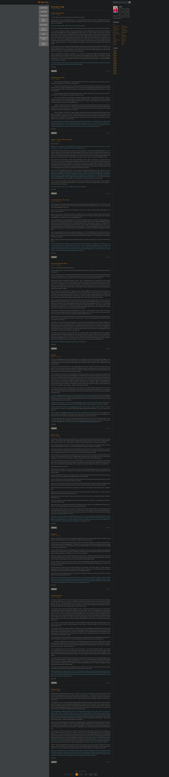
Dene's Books (43, 24)
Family (114, 35)
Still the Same (55, 435)
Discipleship (124, 32)
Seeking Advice (55, 689)
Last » (95, 774)
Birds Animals (124, 27)
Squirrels (53, 355)
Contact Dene (43, 15)
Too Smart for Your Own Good (60, 200)
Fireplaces (54, 534)
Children (115, 30)
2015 (114, 68)
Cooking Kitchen (125, 30)
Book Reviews (116, 29)
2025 (114, 52)
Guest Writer (124, 36)
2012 (114, 73)
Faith (123, 33)
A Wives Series (116, 26)
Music (123, 41)
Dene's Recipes (44, 20)
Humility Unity (116, 40)
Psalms (123, 43)
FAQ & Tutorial (44, 43)
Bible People (124, 26)
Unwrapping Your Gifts (58, 77)
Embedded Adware (56, 595)
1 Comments (58, 201)
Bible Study (115, 27)
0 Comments (58, 14)
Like (54, 71)
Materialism (124, 40)
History (114, 38)
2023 (114, 55)
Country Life (115, 32)
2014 (114, 70)
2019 (114, 62)
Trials (123, 44)
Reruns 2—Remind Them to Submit (61, 139)
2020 (114, 60)
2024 (114, 53)
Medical (115, 41)
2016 (114, 67)
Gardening (124, 35)
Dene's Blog (44, 8)
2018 (114, 63)
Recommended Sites (43, 38)
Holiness (123, 38)
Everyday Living (116, 33)
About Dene (44, 11)
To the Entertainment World (59, 263)
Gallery (44, 34)
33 (86, 774)
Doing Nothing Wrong (57, 13)
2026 (114, 50)
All (114, 24)
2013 (114, 72)
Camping (123, 29)
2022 (114, 57)
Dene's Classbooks (43, 29)
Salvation (115, 44)
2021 (114, 58)
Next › (91, 774)
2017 (114, 65)
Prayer (114, 43)
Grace (114, 36)
